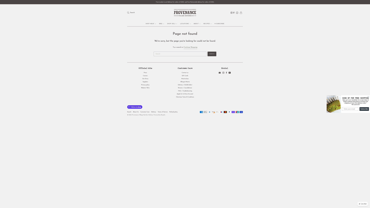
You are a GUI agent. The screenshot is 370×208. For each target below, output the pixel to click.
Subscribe (364, 109)
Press (145, 72)
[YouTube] (230, 73)
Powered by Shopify (159, 115)
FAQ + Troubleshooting (185, 91)
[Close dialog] (368, 97)
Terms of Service (163, 112)
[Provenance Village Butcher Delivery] (185, 13)
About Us (136, 112)
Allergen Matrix (185, 82)
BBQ (160, 23)
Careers (145, 75)
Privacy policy (145, 85)
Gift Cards (185, 75)
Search (211, 54)
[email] (220, 73)
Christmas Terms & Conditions (185, 97)
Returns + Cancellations (185, 88)
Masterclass (185, 78)
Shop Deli (171, 23)
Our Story (145, 78)
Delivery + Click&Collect (185, 85)
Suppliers (145, 82)
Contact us (185, 72)
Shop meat (150, 23)
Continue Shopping (190, 47)
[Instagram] (223, 73)
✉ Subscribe (219, 23)
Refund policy (173, 112)
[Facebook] (226, 73)
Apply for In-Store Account (185, 94)
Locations (184, 23)
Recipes (207, 23)
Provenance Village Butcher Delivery (142, 115)
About (196, 23)
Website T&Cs (145, 88)
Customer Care (144, 112)
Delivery (153, 112)
